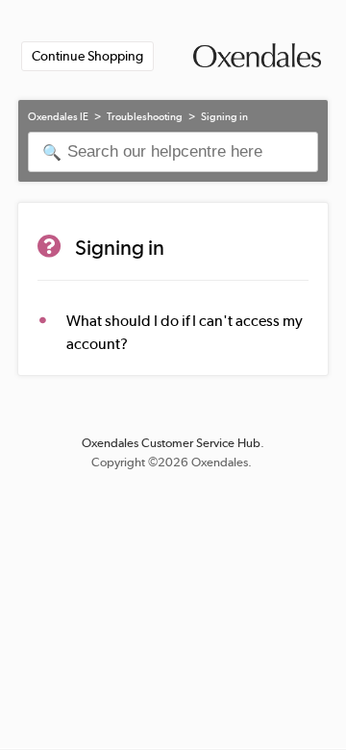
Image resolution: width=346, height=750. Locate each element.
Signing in (224, 117)
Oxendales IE (58, 117)
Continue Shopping (87, 55)
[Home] (257, 59)
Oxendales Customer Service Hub (171, 443)
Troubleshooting (145, 117)
